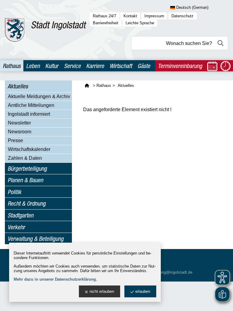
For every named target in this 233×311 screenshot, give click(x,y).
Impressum (154, 16)
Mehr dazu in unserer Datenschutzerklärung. (55, 279)
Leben (33, 65)
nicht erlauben (101, 291)
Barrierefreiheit (105, 23)
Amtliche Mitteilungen (31, 105)
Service (72, 65)
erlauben (142, 291)
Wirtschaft (121, 65)
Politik (14, 191)
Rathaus (12, 65)
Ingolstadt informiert (29, 114)
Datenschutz (182, 16)
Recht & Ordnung (27, 203)
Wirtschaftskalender (29, 149)
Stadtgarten (20, 215)
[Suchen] (221, 43)
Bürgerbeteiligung (27, 168)
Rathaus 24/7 (104, 16)
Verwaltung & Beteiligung (35, 238)
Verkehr (16, 227)
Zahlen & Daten (25, 158)
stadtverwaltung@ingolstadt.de (165, 272)
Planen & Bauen (25, 179)
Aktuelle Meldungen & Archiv (39, 96)
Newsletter (19, 122)
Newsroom (19, 131)
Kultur (51, 65)
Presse (15, 140)
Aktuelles (18, 86)
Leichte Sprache (140, 23)
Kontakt (130, 16)
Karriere (95, 65)
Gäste (143, 65)
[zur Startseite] (45, 30)
